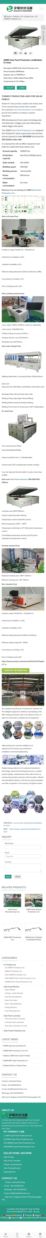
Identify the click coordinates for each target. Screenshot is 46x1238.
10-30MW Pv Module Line (14, 968)
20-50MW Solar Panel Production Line (18, 1139)
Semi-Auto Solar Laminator (15, 1019)
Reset (18, 877)
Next (39, 38)
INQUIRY (10, 88)
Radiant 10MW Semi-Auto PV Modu (16, 1056)
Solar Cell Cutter (11, 1000)
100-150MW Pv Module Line (15, 975)
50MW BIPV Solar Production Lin (15, 1061)
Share (6, 1236)
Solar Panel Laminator (12, 1016)
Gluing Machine (11, 1007)
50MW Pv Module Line (13, 971)
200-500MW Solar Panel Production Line (19, 1147)
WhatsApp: (9, 843)
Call (17, 1236)
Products (16, 16)
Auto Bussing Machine (13, 997)
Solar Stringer (10, 990)
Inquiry (28, 1236)
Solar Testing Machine (13, 1004)
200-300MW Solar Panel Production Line (20, 978)
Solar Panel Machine (11, 987)
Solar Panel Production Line (23, 110)
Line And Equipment (12, 1011)
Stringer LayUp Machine (14, 993)
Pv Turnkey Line (27, 16)
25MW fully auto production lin (14, 1046)
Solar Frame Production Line (14, 1031)
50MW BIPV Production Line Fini (15, 1051)
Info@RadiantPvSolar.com (17, 1089)
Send (8, 877)
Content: (8, 862)
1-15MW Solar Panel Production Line (18, 1136)
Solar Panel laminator (18, 479)
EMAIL (22, 88)
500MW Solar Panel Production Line (18, 982)
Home (8, 16)
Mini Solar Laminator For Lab (16, 1026)
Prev (6, 38)
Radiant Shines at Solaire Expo (15, 1065)
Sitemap (36, 1212)
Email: (7, 853)
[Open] (43, 35)
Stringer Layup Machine (13, 1164)
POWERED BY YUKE (24, 1212)
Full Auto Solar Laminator (14, 1022)
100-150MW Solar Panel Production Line (19, 1143)
